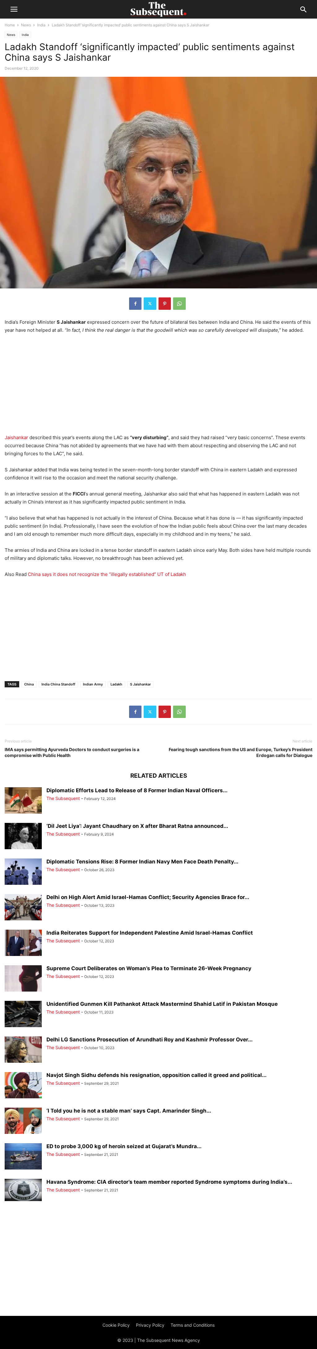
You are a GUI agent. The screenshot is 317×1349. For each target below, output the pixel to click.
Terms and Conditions (193, 1325)
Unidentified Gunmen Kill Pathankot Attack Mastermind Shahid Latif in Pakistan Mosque (162, 1004)
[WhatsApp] (179, 303)
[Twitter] (150, 303)
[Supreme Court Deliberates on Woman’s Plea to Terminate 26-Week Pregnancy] (23, 979)
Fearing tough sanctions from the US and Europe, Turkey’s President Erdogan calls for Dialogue (240, 752)
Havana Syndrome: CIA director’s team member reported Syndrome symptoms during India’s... (169, 1182)
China (29, 684)
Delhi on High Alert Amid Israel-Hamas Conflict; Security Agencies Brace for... (147, 897)
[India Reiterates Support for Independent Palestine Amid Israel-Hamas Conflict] (23, 943)
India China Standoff (58, 684)
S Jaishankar (140, 684)
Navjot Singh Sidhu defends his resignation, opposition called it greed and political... (156, 1075)
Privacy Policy (150, 1325)
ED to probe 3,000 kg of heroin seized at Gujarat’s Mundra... (124, 1146)
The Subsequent (63, 798)
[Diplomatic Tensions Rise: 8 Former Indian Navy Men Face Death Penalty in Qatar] (23, 872)
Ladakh (116, 684)
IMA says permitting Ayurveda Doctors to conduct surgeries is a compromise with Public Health (72, 752)
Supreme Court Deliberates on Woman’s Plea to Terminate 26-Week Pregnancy (148, 968)
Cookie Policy (116, 1325)
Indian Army (93, 684)
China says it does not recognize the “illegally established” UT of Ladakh (107, 574)
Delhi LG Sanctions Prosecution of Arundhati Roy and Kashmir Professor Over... (149, 1039)
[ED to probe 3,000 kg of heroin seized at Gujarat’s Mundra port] (23, 1157)
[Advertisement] (158, 385)
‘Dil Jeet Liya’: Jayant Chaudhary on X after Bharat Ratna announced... (137, 826)
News (26, 25)
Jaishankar (16, 437)
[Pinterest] (164, 303)
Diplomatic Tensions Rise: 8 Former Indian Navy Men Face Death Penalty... (142, 861)
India (41, 25)
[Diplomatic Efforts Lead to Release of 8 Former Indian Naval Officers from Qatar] (23, 801)
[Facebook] (135, 303)
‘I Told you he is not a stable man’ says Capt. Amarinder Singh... (128, 1111)
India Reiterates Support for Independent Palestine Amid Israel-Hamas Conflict (149, 933)
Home (10, 25)
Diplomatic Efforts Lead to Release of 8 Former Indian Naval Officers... (137, 790)
